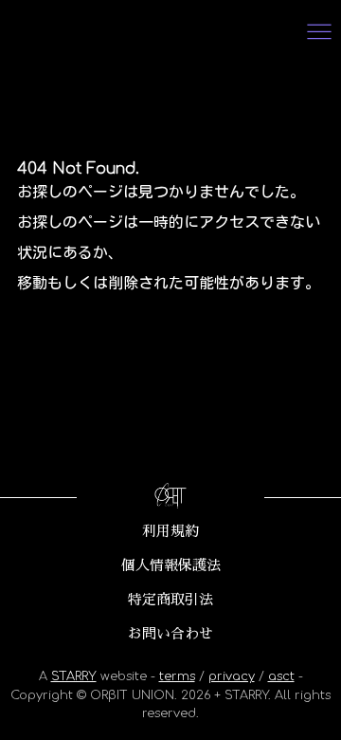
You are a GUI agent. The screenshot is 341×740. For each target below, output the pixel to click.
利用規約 (170, 531)
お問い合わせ (170, 633)
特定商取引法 (170, 599)
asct (281, 676)
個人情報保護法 (171, 565)
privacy (231, 676)
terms (177, 676)
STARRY (74, 676)
